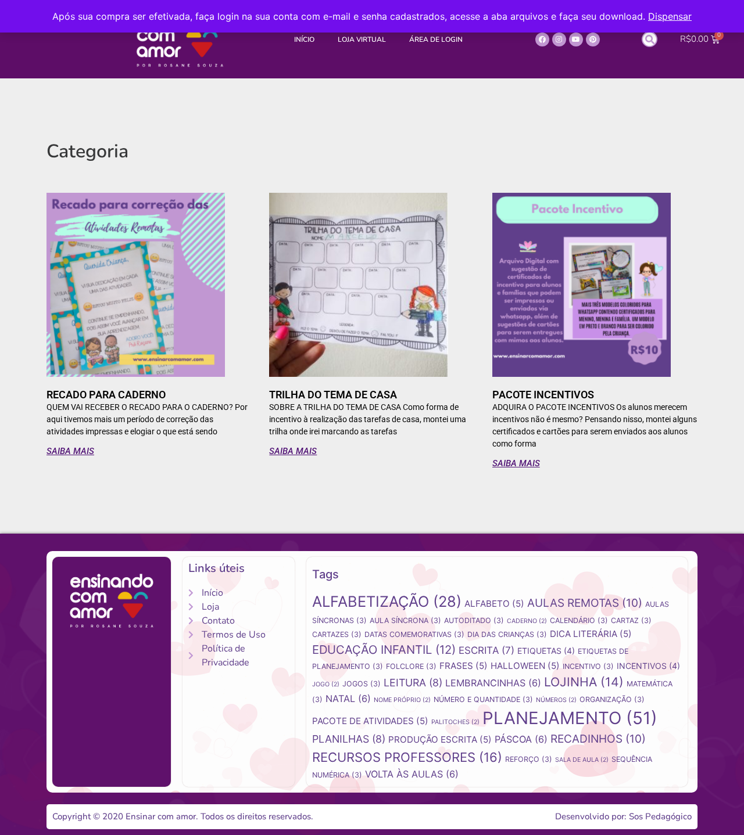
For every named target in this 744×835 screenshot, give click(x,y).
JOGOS (361, 683)
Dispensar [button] (670, 16)
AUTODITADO (474, 620)
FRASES (463, 665)
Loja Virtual (362, 39)
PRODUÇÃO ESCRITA (440, 739)
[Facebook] (542, 39)
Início (304, 39)
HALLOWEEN (525, 665)
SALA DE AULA (582, 760)
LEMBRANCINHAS (493, 683)
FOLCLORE (411, 666)
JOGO (325, 684)
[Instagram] (559, 39)
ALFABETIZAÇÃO (387, 601)
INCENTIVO (588, 666)
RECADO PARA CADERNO (106, 394)
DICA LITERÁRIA (591, 633)
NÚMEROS (556, 700)
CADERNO (527, 621)
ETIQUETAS (546, 651)
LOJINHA (584, 681)
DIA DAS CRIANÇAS (507, 634)
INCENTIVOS (648, 666)
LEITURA (413, 682)
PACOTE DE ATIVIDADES (370, 720)
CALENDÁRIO (579, 620)
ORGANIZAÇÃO (612, 699)
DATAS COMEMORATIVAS (414, 634)
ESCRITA (486, 650)
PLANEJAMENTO (569, 718)
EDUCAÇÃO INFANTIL (384, 649)
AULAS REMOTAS (584, 603)
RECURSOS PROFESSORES (407, 757)
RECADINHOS (598, 739)
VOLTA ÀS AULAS (412, 774)
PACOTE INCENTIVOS (543, 394)
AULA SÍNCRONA (405, 620)
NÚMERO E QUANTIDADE (483, 699)
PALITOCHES (455, 722)
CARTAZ (631, 620)
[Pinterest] (593, 39)
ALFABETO (494, 603)
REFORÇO (528, 759)
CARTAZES (337, 634)
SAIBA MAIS (70, 451)
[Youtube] (576, 39)
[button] (649, 39)
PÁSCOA (521, 739)
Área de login (436, 39)
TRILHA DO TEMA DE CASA (333, 394)
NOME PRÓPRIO (402, 700)
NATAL (348, 698)
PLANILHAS (348, 739)
